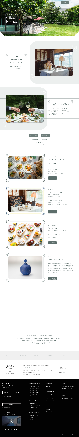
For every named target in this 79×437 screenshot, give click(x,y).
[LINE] (14, 429)
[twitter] (6, 429)
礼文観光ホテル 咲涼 (34, 415)
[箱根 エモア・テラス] (8, 1)
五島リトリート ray (33, 390)
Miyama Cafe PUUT (49, 402)
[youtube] (16, 429)
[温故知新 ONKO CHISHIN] (7, 383)
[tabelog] (33, 134)
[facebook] (3, 429)
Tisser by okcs (48, 413)
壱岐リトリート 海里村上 (34, 388)
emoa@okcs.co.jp (41, 144)
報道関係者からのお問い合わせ (67, 394)
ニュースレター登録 (6, 396)
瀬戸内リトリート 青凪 (34, 386)
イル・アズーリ (33, 419)
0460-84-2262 (40, 142)
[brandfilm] (11, 416)
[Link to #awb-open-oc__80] (71, 2)
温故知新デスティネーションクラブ (11, 392)
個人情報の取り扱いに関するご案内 (68, 398)
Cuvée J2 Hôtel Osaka (33, 403)
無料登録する (11, 404)
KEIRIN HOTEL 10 (33, 407)
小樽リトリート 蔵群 (34, 394)
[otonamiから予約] (45, 134)
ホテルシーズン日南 (33, 417)
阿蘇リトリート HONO (34, 395)
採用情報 (63, 395)
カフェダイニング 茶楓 (50, 400)
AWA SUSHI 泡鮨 (49, 394)
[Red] (11, 429)
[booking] (65, 1)
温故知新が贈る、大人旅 (67, 388)
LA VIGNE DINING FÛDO (51, 396)
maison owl (48, 386)
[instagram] (8, 429)
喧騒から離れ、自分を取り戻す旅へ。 (69, 386)
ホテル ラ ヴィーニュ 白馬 (35, 405)
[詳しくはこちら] (52, 176)
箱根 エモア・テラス (50, 398)
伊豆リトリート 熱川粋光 (34, 392)
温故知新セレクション (50, 411)
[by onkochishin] (62, 367)
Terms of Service (6, 407)
